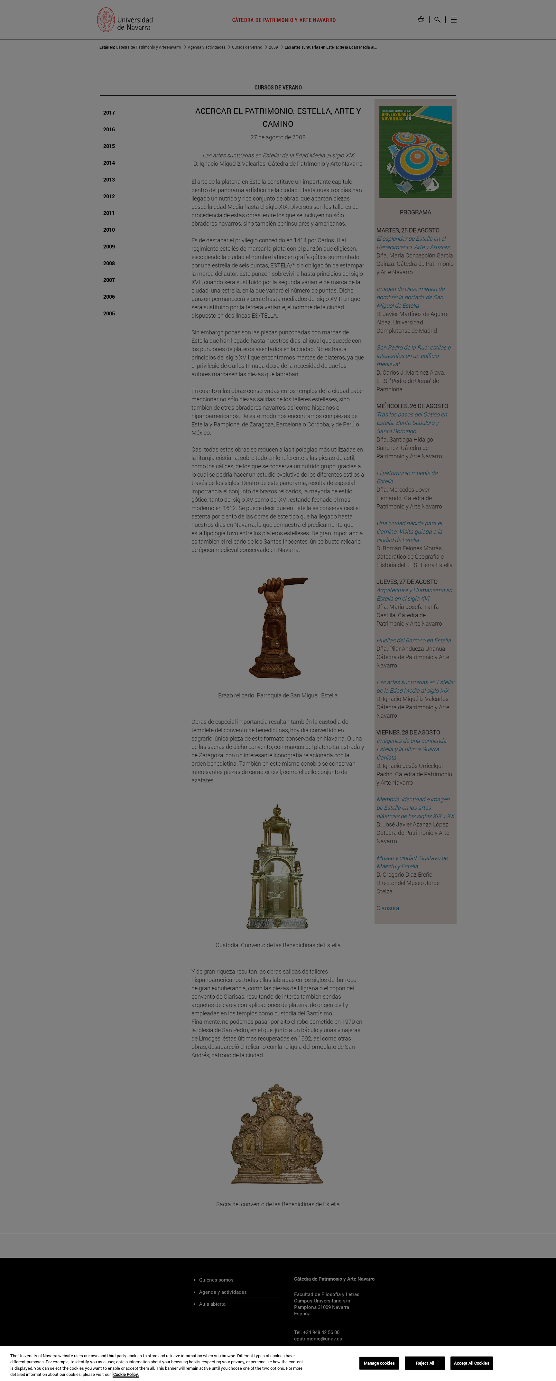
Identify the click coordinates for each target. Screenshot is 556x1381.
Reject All (425, 1363)
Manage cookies (379, 1363)
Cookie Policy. (126, 1374)
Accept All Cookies (471, 1363)
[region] (278, 1363)
